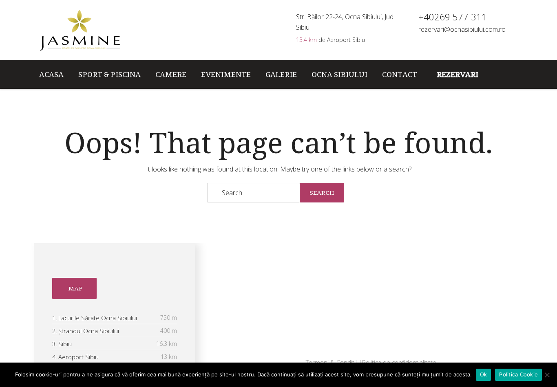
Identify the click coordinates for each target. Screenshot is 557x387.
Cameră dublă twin (270, 313)
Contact (399, 74)
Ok (483, 374)
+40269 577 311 (409, 283)
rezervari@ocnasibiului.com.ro (462, 29)
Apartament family (270, 345)
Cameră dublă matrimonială (283, 296)
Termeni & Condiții (332, 362)
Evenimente (226, 74)
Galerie (281, 74)
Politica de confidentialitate (399, 362)
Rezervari (457, 74)
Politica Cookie (518, 374)
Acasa (51, 74)
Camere (170, 74)
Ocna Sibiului (339, 74)
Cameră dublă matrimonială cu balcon (287, 275)
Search (321, 192)
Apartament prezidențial (278, 329)
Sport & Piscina (109, 74)
